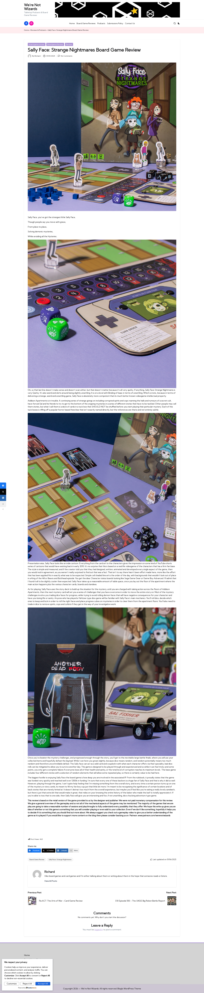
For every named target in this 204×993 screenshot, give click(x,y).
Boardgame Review (55, 44)
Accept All (43, 983)
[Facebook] (3, 486)
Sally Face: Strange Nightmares (60, 859)
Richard (49, 871)
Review (69, 44)
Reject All (27, 983)
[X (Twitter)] (3, 492)
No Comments (66, 56)
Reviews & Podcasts (38, 30)
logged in (98, 929)
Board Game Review (37, 859)
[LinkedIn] (3, 498)
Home (26, 30)
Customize (12, 983)
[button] (50, 881)
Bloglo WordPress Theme (129, 988)
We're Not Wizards (32, 7)
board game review (36, 44)
